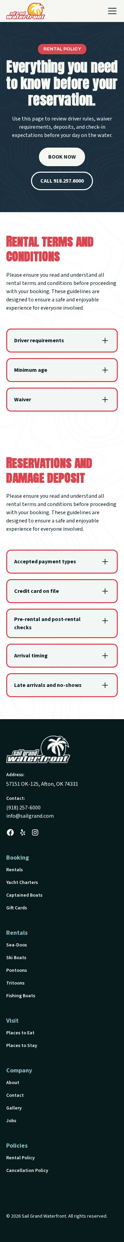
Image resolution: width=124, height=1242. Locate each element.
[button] (111, 11)
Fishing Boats (20, 995)
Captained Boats (24, 895)
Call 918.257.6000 (62, 181)
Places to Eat (20, 1033)
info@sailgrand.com (30, 816)
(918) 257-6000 (23, 808)
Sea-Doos (16, 945)
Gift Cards (16, 908)
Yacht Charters (22, 882)
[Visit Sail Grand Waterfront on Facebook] (10, 832)
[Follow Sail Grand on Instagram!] (35, 832)
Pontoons (16, 970)
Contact (15, 1095)
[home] (25, 11)
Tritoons (15, 983)
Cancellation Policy (27, 1170)
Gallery (14, 1108)
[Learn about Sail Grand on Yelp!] (23, 832)
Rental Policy (20, 1157)
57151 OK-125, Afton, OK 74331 (42, 784)
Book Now (62, 157)
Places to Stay (21, 1045)
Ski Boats (16, 957)
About (12, 1082)
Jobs (11, 1120)
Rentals (14, 869)
